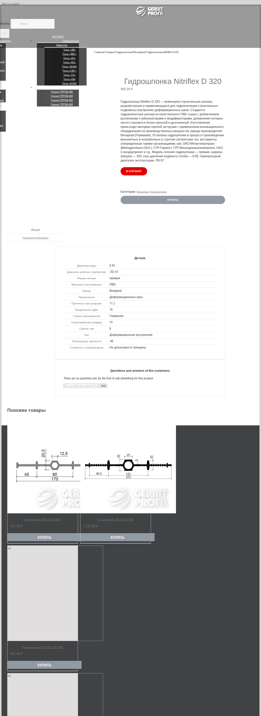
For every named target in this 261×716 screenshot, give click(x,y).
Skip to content (10, 3)
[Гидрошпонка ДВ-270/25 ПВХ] (115, 465)
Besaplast (142, 191)
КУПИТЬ (172, 199)
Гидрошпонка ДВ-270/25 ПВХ (115, 519)
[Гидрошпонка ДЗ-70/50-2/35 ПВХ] (42, 593)
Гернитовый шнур (71, 87)
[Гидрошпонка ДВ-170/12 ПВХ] (42, 465)
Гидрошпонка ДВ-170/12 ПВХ (42, 519)
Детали (35, 229)
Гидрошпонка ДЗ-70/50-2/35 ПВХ (42, 647)
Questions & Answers (35, 237)
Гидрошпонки (70, 40)
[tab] (35, 230)
